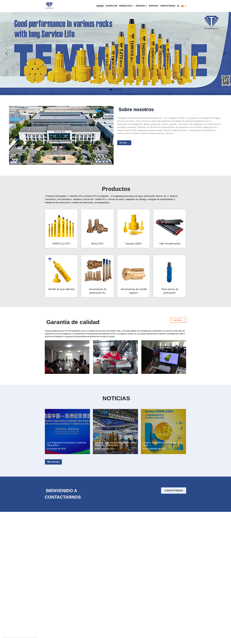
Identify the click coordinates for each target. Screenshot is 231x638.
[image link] (49, 6)
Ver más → (124, 143)
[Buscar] (178, 6)
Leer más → (178, 320)
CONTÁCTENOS (173, 490)
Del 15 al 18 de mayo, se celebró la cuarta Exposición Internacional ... (115, 444)
